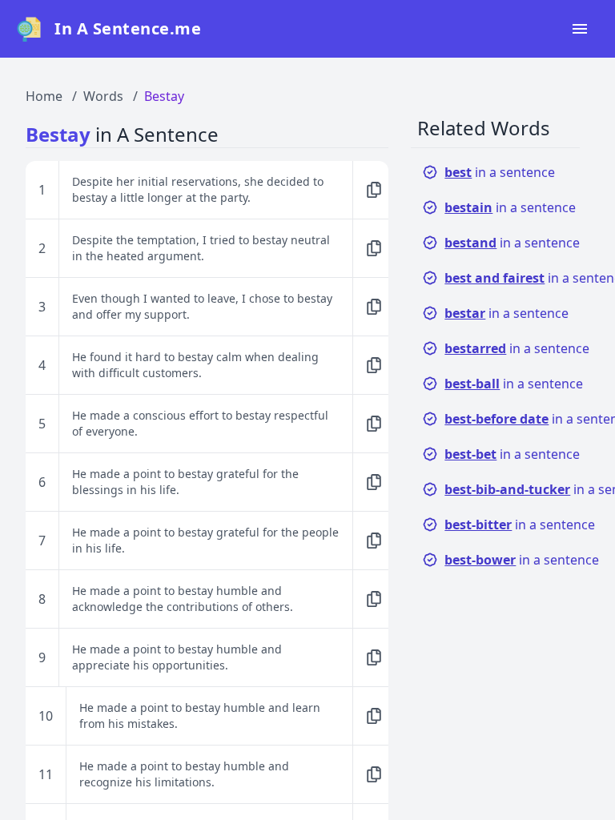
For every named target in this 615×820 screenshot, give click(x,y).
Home (44, 96)
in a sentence (499, 172)
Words (103, 96)
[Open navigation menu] (579, 28)
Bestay (164, 96)
